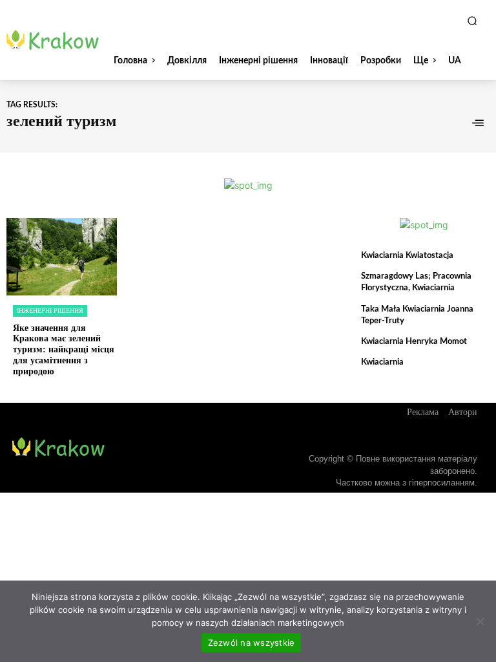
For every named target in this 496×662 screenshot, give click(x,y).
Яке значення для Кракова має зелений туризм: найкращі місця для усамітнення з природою (63, 349)
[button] (472, 20)
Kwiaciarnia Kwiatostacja (407, 255)
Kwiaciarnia (382, 362)
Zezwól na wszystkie (251, 642)
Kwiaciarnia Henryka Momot (414, 341)
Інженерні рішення (50, 310)
